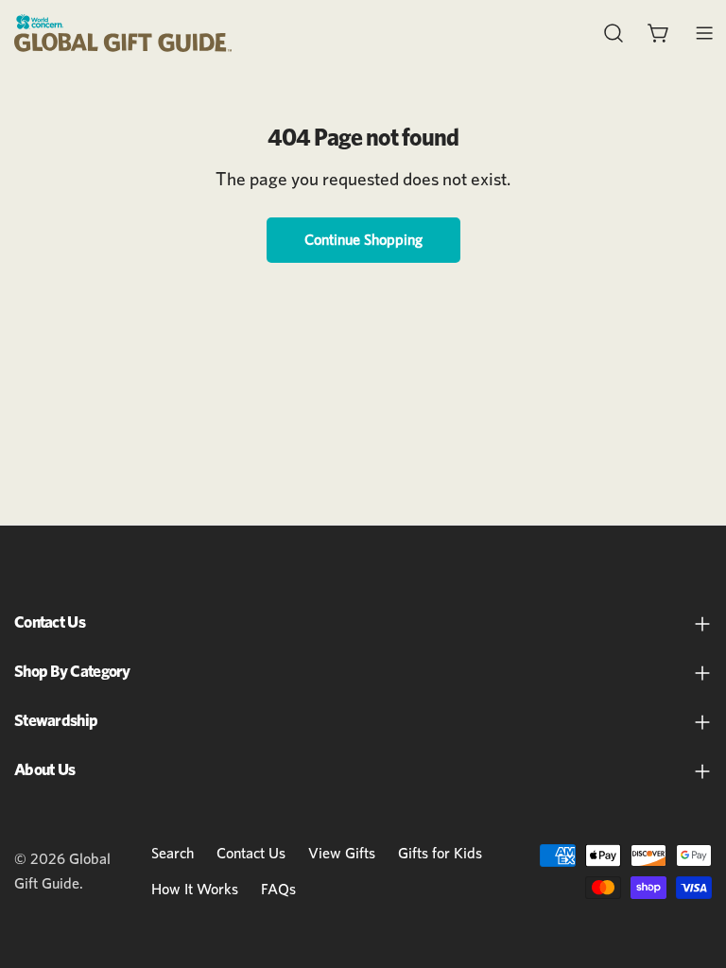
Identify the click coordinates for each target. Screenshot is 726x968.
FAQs (278, 889)
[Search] (613, 33)
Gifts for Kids (440, 853)
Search (172, 853)
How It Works (194, 889)
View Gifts (341, 853)
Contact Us (250, 853)
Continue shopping (363, 240)
